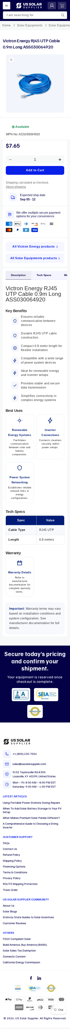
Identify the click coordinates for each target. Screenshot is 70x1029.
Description (18, 275)
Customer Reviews (14, 923)
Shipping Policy (12, 860)
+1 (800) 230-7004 (25, 754)
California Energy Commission (21, 962)
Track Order (10, 890)
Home (6, 25)
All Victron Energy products (33, 246)
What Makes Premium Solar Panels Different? (31, 818)
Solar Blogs (10, 911)
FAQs (6, 843)
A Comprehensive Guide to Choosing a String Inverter (30, 825)
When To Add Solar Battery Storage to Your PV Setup (32, 810)
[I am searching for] (63, 15)
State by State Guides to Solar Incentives (28, 917)
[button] (6, 5)
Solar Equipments (30, 25)
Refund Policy (11, 854)
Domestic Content (14, 956)
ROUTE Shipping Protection (20, 884)
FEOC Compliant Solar (17, 939)
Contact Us (10, 849)
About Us (8, 905)
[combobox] (35, 15)
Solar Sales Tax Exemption (19, 950)
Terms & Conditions (15, 872)
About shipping (16, 186)
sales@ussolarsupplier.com (29, 764)
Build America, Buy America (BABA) (25, 944)
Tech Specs (44, 275)
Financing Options (14, 866)
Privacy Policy (12, 878)
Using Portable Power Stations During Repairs (31, 802)
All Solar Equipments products (33, 258)
